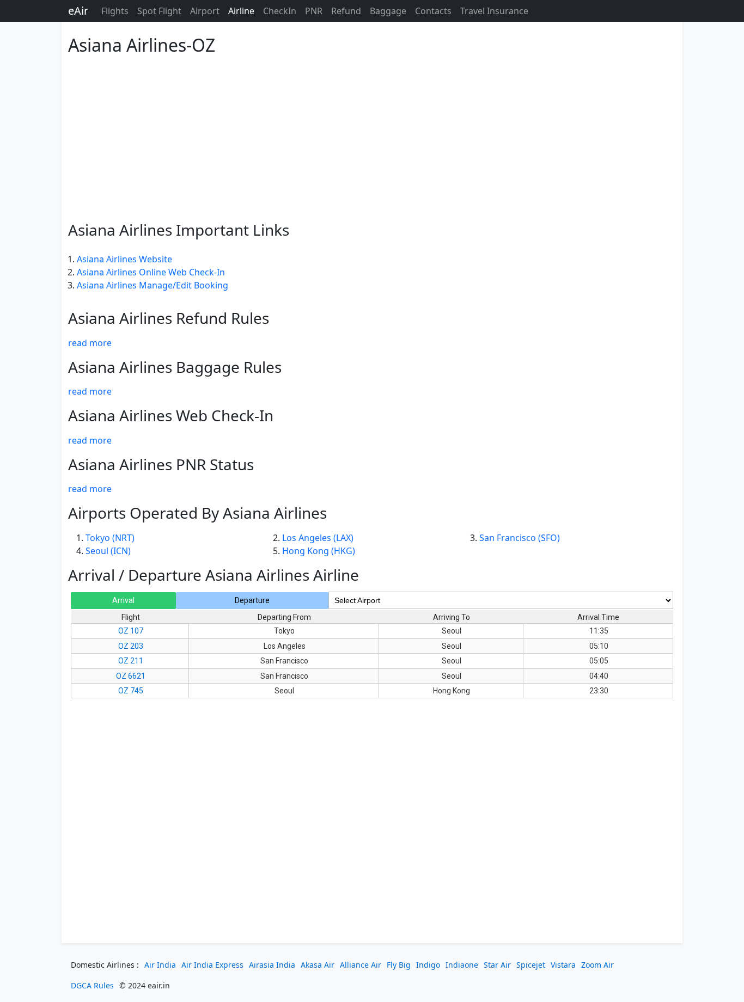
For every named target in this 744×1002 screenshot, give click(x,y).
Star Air (497, 965)
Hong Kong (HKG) (318, 551)
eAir (78, 10)
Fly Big (399, 965)
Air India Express (212, 965)
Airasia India (272, 965)
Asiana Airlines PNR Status (161, 464)
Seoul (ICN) (108, 551)
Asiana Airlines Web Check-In (170, 415)
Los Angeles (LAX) (317, 538)
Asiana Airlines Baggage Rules (175, 366)
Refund (346, 11)
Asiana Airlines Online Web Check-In (151, 272)
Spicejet (530, 965)
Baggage (388, 11)
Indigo (428, 965)
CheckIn (279, 11)
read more (90, 343)
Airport (204, 11)
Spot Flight (159, 11)
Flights (115, 11)
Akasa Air (317, 965)
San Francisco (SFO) (519, 538)
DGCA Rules (92, 985)
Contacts (433, 11)
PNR (313, 11)
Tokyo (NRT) (110, 538)
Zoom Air (597, 965)
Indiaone (462, 965)
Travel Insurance (494, 11)
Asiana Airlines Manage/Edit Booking (152, 285)
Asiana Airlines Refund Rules (168, 318)
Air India (160, 965)
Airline (241, 11)
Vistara (563, 965)
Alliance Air (360, 965)
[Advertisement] (372, 136)
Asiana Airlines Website (124, 259)
